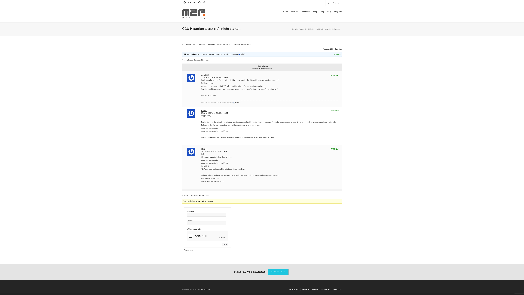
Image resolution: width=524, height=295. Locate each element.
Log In (225, 244)
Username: (190, 211)
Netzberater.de (205, 289)
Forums (199, 44)
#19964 (224, 113)
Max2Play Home (188, 44)
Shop (315, 12)
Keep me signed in (195, 229)
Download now (278, 272)
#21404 (223, 151)
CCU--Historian (336, 49)
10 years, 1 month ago (228, 54)
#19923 (224, 77)
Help (329, 12)
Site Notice (336, 289)
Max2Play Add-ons (211, 44)
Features (294, 12)
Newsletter (305, 289)
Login (328, 3)
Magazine (338, 12)
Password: (190, 220)
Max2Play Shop (294, 289)
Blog (322, 12)
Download (306, 12)
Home (285, 12)
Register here (188, 250)
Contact (315, 289)
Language (336, 3)
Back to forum (263, 66)
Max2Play (295, 29)
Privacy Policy (325, 289)
